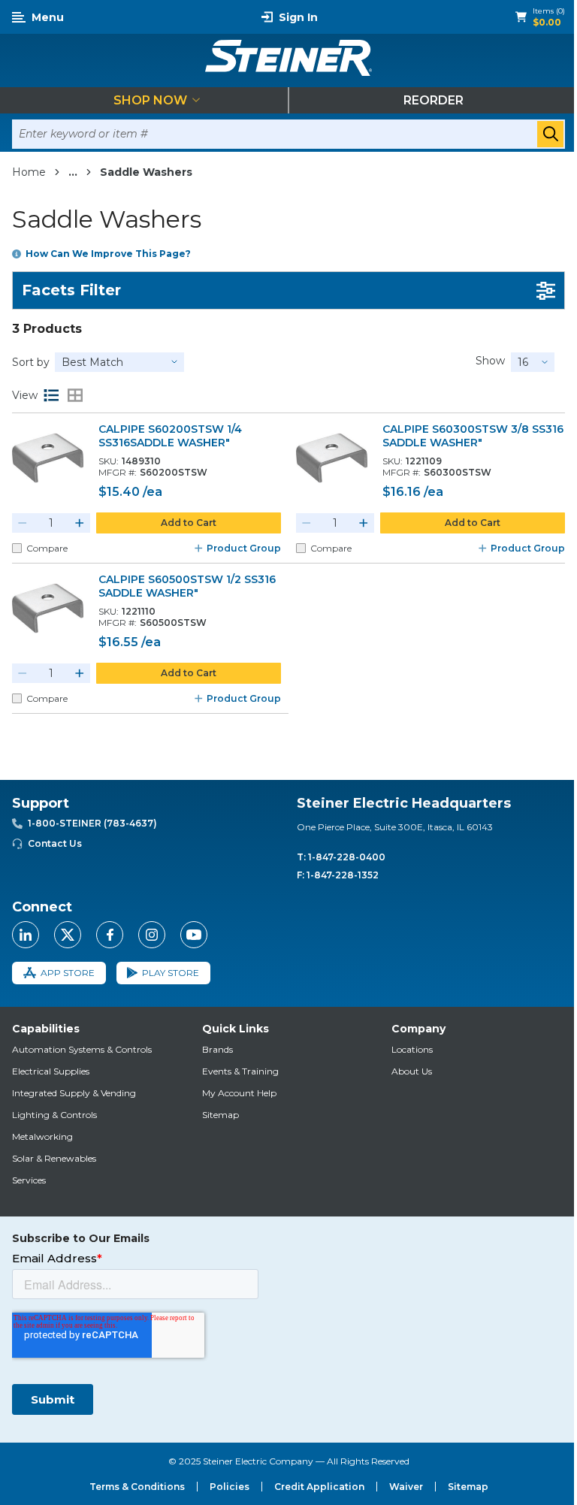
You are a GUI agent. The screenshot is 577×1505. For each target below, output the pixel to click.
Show (490, 360)
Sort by (31, 362)
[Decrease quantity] (23, 522)
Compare (47, 548)
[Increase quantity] (80, 522)
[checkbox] (17, 548)
